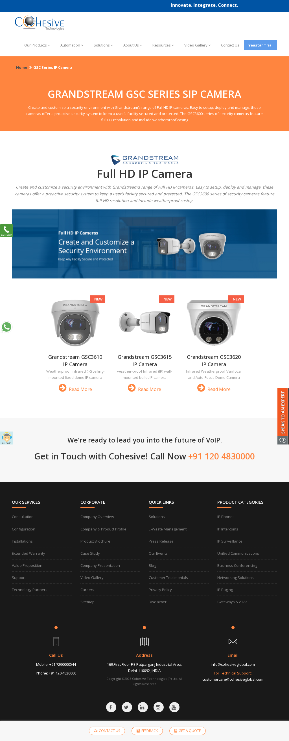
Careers (87, 589)
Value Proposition (27, 565)
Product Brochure (95, 541)
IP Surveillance (229, 541)
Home (21, 67)
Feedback (149, 730)
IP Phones (226, 516)
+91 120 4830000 (62, 673)
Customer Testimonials (168, 577)
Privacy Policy (160, 589)
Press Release (161, 541)
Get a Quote (190, 730)
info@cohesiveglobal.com (233, 664)
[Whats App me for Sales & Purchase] (6, 326)
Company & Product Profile (103, 529)
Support (19, 577)
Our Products (35, 45)
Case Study (90, 553)
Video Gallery (195, 45)
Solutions (102, 45)
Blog (152, 565)
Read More (80, 389)
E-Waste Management (168, 529)
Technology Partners (29, 589)
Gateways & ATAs (232, 601)
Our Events (158, 553)
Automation (70, 45)
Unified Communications (238, 553)
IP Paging (225, 589)
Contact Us (230, 45)
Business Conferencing (237, 565)
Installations (22, 541)
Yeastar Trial (260, 45)
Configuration (23, 529)
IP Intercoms (227, 529)
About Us (131, 45)
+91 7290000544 (62, 664)
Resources (161, 45)
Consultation (23, 516)
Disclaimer (158, 601)
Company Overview (97, 516)
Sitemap (87, 601)
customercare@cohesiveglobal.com (232, 679)
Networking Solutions (235, 577)
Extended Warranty (28, 553)
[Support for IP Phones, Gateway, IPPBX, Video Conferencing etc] (6, 438)
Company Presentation (100, 565)
